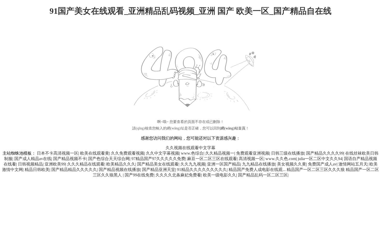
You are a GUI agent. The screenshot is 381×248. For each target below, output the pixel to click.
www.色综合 (192, 153)
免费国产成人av (322, 164)
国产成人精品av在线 (32, 158)
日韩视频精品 (30, 164)
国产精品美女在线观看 (158, 164)
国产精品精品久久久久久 (74, 169)
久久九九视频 (192, 164)
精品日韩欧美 (37, 169)
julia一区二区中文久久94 (320, 158)
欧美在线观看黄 (94, 153)
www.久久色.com (280, 158)
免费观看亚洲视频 (252, 153)
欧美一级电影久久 (219, 175)
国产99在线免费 (139, 175)
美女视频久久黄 (291, 164)
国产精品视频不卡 (69, 158)
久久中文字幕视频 (162, 153)
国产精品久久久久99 (324, 153)
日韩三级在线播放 (287, 153)
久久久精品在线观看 (85, 164)
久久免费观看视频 (127, 153)
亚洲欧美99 (55, 164)
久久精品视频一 (219, 153)
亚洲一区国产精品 (223, 164)
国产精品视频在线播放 (119, 169)
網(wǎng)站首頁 (233, 128)
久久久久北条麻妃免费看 (178, 175)
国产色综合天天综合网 (109, 158)
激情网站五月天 (353, 164)
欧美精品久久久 (120, 164)
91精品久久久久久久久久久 (202, 169)
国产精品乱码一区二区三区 (263, 175)
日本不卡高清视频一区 (57, 153)
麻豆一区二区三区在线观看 (212, 158)
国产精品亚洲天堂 (158, 169)
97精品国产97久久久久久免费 (158, 158)
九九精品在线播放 (258, 164)
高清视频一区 (251, 158)
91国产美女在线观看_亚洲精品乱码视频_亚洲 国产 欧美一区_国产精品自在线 (190, 11)
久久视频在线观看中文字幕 (190, 148)
